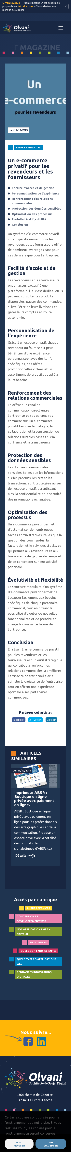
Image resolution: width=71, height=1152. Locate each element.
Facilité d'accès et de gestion (33, 188)
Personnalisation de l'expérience (35, 193)
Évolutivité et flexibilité (29, 219)
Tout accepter (51, 1144)
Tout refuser (19, 1144)
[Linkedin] (41, 1041)
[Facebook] (28, 1041)
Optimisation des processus (32, 214)
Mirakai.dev (26, 6)
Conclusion (20, 224)
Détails (21, 855)
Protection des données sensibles (36, 208)
